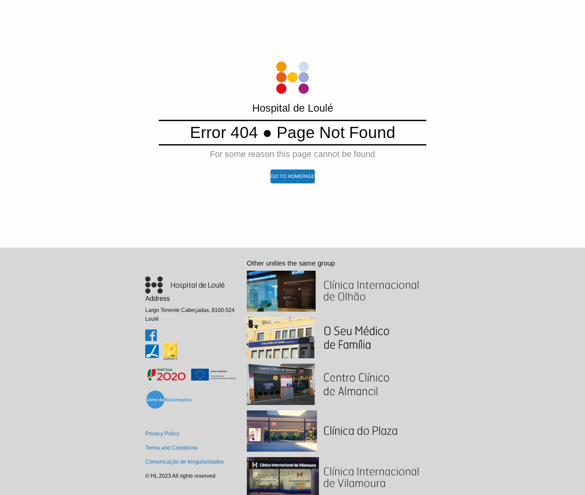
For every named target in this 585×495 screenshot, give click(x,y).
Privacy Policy (162, 433)
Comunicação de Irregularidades (184, 462)
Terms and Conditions (171, 448)
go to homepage (293, 176)
